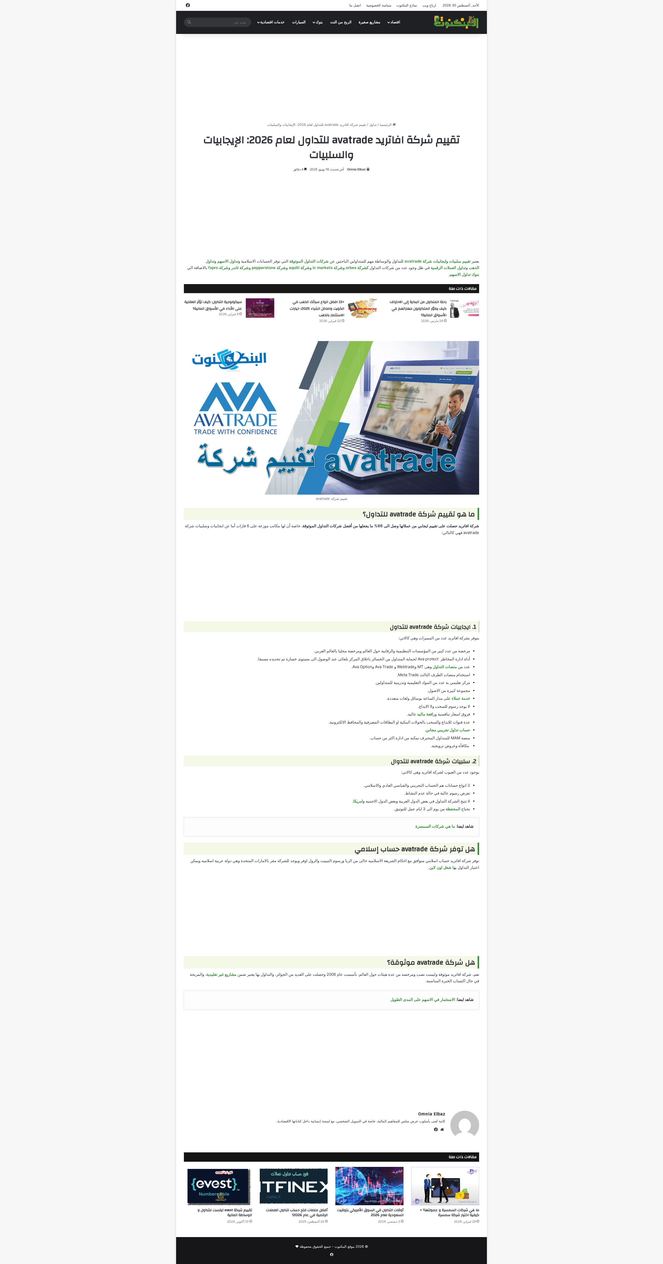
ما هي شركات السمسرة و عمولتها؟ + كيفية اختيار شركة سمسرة (449, 1212)
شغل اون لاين (440, 867)
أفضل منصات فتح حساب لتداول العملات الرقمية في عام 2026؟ (297, 1212)
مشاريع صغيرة (369, 22)
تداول (373, 124)
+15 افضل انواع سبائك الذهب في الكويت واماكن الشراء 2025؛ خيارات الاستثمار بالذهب (317, 309)
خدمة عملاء (461, 698)
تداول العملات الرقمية (448, 267)
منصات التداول (445, 666)
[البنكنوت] (456, 22)
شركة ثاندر (240, 267)
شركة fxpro (218, 267)
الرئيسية (386, 124)
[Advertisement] (331, 78)
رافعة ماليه (426, 714)
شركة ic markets (328, 267)
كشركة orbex (357, 267)
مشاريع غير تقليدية (221, 974)
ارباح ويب (429, 5)
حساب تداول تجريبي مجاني (448, 729)
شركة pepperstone (269, 267)
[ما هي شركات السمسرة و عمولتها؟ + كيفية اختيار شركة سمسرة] (445, 1186)
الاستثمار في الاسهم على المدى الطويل (423, 999)
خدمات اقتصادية (272, 22)
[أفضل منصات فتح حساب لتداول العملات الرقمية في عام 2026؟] (294, 1186)
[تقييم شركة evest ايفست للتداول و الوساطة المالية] (218, 1186)
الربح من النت (340, 22)
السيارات (299, 22)
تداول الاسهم (227, 261)
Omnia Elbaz (356, 169)
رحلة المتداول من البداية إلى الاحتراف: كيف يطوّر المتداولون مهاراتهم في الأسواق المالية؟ (418, 309)
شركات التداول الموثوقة (309, 261)
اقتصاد (395, 22)
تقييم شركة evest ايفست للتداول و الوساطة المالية (225, 1212)
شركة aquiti (299, 267)
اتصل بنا (355, 5)
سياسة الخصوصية (378, 5)
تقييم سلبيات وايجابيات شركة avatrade (438, 261)
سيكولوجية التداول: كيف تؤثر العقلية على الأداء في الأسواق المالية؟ (213, 305)
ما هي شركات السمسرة (435, 826)
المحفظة (453, 808)
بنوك (319, 22)
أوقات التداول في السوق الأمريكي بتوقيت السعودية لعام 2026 (370, 1212)
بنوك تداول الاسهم (464, 274)
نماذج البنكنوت (407, 5)
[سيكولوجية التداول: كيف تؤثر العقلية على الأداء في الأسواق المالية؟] (260, 308)
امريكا (358, 801)
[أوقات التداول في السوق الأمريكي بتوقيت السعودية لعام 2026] (369, 1186)
